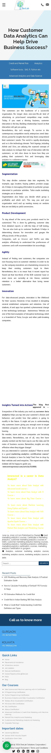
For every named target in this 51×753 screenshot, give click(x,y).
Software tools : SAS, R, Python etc (25, 70)
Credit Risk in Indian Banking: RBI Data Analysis (23, 599)
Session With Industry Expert (15, 736)
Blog (6, 680)
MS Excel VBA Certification (14, 704)
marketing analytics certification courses (19, 546)
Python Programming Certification (17, 695)
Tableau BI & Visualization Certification (19, 701)
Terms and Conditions (39, 748)
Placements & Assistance (14, 662)
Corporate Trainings (12, 723)
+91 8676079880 (9, 635)
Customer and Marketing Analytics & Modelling (22, 720)
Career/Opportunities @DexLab (16, 674)
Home (7, 659)
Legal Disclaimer (22, 748)
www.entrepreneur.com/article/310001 (20, 466)
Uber (14, 146)
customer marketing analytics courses (32, 551)
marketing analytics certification (33, 544)
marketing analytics (10, 544)
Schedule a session (12, 665)
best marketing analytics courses (25, 536)
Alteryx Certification (12, 709)
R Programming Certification (15, 692)
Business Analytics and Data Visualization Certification (25, 698)
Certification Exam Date (13, 738)
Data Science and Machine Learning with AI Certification (25, 689)
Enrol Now (33, 488)
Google (25, 317)
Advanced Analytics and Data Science (25, 76)
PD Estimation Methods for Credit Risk (19, 594)
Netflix (36, 239)
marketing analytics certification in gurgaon (24, 547)
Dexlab (37, 535)
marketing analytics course (13, 554)
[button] (7, 746)
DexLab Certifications (12, 671)
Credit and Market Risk (18, 63)
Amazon (24, 239)
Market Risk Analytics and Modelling (18, 717)
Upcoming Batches (12, 733)
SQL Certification (11, 706)
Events (7, 741)
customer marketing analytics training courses (27, 542)
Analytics (38, 63)
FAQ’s (7, 677)
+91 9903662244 (9, 645)
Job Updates (9, 668)
